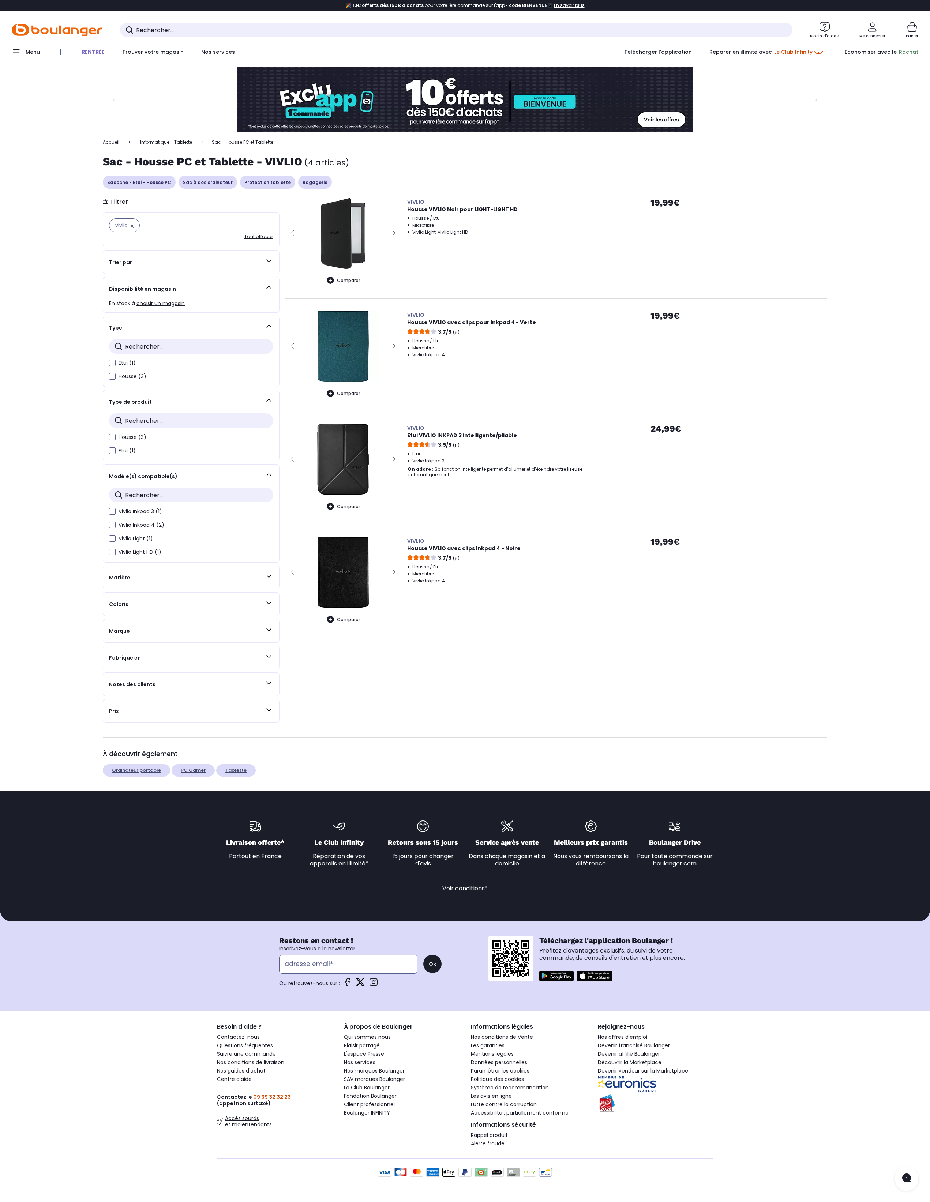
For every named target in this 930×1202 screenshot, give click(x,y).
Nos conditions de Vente (502, 1037)
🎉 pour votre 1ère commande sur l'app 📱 (465, 5)
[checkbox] (112, 363)
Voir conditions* (465, 888)
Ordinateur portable (136, 770)
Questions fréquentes (245, 1045)
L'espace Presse (364, 1054)
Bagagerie (315, 182)
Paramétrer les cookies (500, 1070)
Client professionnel (369, 1104)
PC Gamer (193, 770)
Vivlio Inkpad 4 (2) (141, 525)
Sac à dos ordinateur (208, 182)
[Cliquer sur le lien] (465, 99)
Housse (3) (132, 376)
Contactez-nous (238, 1037)
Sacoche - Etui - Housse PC (139, 182)
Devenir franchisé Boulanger (634, 1045)
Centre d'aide (234, 1079)
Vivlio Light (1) (136, 538)
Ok (432, 964)
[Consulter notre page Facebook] (347, 984)
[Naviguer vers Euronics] (655, 1084)
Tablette (236, 770)
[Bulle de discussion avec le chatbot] (906, 1178)
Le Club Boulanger (367, 1087)
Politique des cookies (497, 1079)
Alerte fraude (488, 1143)
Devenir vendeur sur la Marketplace (643, 1070)
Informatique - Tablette (166, 142)
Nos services (359, 1062)
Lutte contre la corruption (504, 1104)
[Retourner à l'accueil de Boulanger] (57, 30)
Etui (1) (127, 363)
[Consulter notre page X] (360, 984)
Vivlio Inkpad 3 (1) (140, 511)
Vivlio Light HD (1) (140, 552)
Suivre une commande (246, 1054)
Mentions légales (492, 1054)
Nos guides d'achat (241, 1070)
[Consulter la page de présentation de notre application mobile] (556, 976)
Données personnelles (499, 1062)
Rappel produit (489, 1135)
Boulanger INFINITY (367, 1112)
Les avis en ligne (491, 1096)
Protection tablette (267, 182)
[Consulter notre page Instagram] (373, 984)
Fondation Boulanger (370, 1096)
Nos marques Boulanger (374, 1070)
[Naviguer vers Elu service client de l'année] (655, 1103)
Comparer (348, 280)
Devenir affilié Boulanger (629, 1054)
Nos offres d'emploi (622, 1037)
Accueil (111, 142)
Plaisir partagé (362, 1045)
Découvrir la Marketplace (629, 1062)
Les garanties (488, 1045)
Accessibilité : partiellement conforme (520, 1112)
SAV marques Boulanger (374, 1079)
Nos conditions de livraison (250, 1062)
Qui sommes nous (367, 1037)
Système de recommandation (510, 1087)
